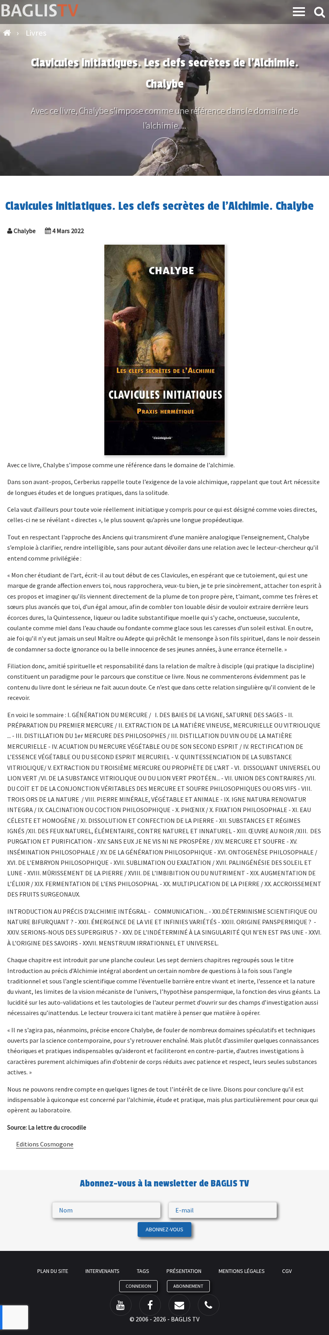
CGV (287, 1271)
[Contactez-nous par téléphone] (208, 1305)
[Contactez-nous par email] (179, 1305)
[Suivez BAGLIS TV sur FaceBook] (150, 1305)
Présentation (184, 1271)
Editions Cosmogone (44, 1144)
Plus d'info (164, 150)
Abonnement (188, 1286)
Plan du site (52, 1271)
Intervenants (102, 1271)
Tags (143, 1271)
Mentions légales (242, 1271)
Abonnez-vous (164, 1229)
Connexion (138, 1286)
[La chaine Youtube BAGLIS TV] (121, 1305)
